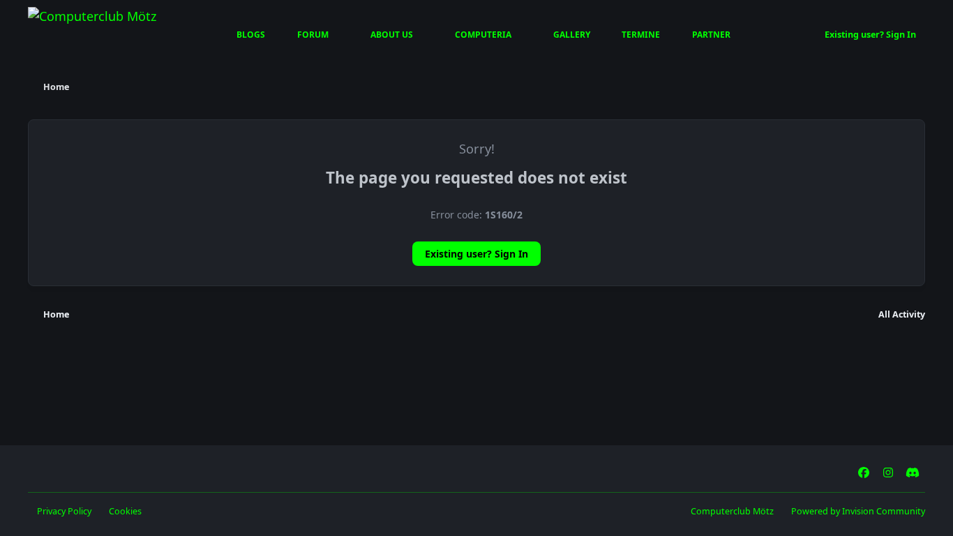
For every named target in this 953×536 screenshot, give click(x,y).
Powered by (858, 511)
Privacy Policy (64, 511)
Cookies (125, 511)
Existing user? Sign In (476, 253)
